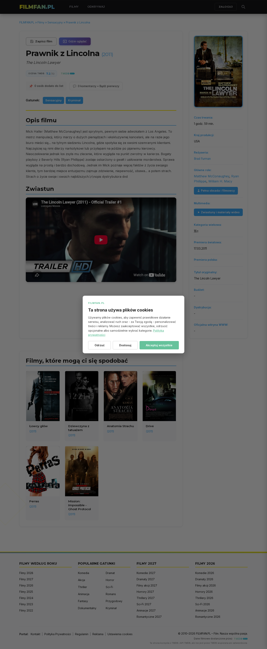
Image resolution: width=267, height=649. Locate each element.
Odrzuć (100, 345)
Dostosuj (125, 345)
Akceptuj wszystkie (159, 345)
